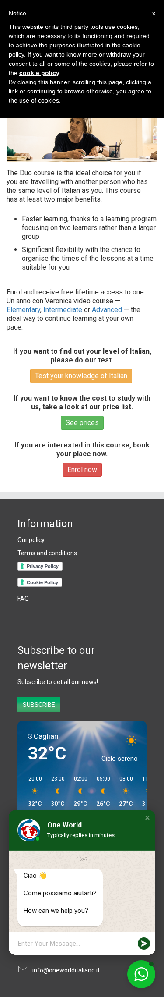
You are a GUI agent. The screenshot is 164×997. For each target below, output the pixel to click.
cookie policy (39, 72)
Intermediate (62, 309)
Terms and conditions (47, 553)
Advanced (107, 309)
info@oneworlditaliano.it (66, 970)
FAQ (23, 598)
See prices (82, 423)
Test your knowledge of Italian (81, 376)
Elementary (23, 309)
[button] (147, 817)
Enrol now (82, 469)
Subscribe (39, 704)
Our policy (31, 539)
